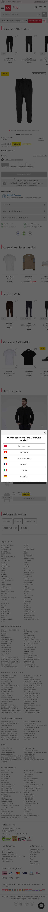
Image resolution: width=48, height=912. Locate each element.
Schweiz (24, 452)
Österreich (24, 446)
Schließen (44, 432)
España (24, 476)
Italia (24, 470)
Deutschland (24, 458)
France (24, 464)
